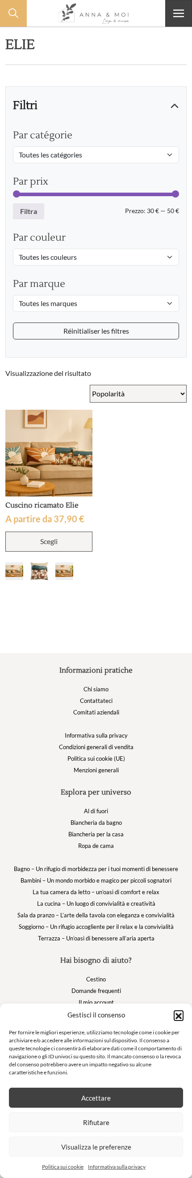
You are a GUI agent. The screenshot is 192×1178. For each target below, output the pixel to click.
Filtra (28, 211)
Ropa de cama (96, 845)
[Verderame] (64, 571)
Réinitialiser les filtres (96, 331)
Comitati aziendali (96, 712)
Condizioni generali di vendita (96, 746)
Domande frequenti (96, 990)
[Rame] (14, 571)
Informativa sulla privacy (117, 1166)
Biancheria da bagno (96, 822)
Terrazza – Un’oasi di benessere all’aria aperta (96, 938)
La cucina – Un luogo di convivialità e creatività (96, 903)
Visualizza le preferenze (96, 1147)
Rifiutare (96, 1122)
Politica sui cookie (62, 1166)
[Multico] (39, 571)
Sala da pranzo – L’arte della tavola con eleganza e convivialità (96, 915)
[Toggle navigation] (178, 13)
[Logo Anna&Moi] (96, 13)
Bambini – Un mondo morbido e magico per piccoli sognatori (96, 880)
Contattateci (96, 700)
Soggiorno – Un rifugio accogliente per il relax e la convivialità (96, 926)
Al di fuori (96, 811)
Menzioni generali (96, 770)
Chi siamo (96, 689)
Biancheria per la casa (96, 834)
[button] (178, 1015)
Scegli (49, 541)
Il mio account (96, 1002)
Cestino (96, 979)
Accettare (96, 1098)
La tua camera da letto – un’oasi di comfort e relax (96, 892)
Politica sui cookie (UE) (96, 758)
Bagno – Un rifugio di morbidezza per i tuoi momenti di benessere (96, 868)
